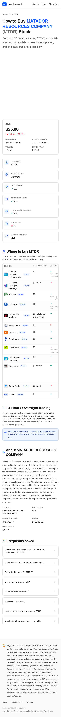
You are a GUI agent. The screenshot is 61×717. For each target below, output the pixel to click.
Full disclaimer (17, 702)
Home (5, 14)
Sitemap (29, 702)
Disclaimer (54, 4)
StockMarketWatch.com (43, 711)
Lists (44, 4)
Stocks (35, 4)
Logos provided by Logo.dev (13, 708)
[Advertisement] (30, 84)
